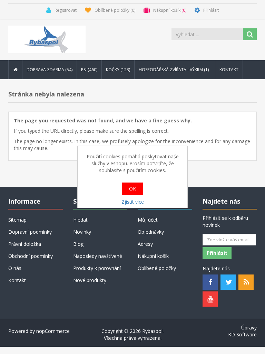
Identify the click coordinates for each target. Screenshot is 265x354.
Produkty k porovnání (97, 268)
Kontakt (228, 70)
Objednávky (151, 232)
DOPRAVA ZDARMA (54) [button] (49, 70)
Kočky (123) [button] (118, 70)
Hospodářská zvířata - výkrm (174, 70)
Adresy (145, 244)
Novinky (82, 232)
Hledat (80, 219)
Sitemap (17, 219)
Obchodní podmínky (30, 256)
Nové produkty (89, 280)
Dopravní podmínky (30, 232)
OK (132, 188)
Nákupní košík (153, 256)
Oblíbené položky (157, 268)
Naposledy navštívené (97, 256)
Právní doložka (24, 244)
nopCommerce (53, 331)
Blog (78, 244)
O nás (14, 268)
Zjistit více (132, 201)
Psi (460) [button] (89, 70)
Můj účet (148, 219)
